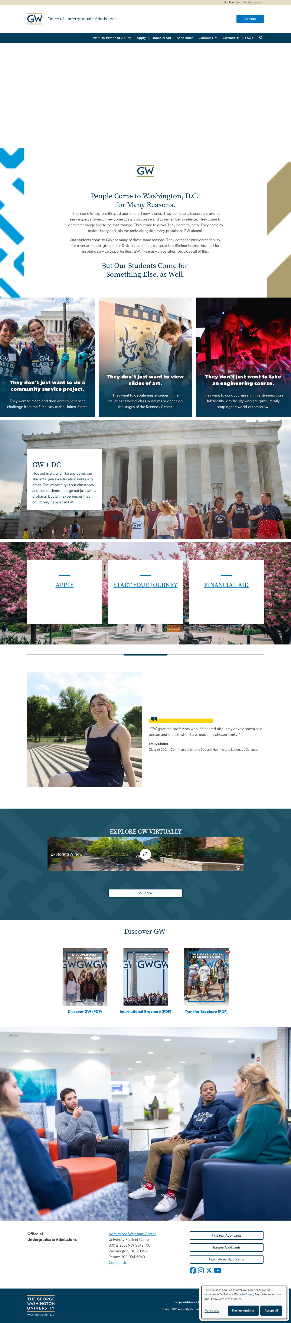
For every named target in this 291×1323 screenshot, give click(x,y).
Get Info (250, 19)
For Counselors (253, 2)
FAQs (249, 38)
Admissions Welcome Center (132, 1234)
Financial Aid (161, 38)
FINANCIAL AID (226, 585)
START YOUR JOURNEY (145, 585)
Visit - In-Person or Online (112, 38)
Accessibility (185, 1309)
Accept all (271, 1310)
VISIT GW (146, 893)
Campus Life (208, 38)
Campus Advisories (185, 1302)
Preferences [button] (212, 1310)
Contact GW (169, 1309)
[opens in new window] (145, 977)
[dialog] (244, 1302)
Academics (185, 38)
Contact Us (231, 38)
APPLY (65, 585)
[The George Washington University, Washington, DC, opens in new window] (41, 1305)
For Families (232, 2)
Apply (141, 38)
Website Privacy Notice (249, 1294)
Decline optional (243, 1310)
